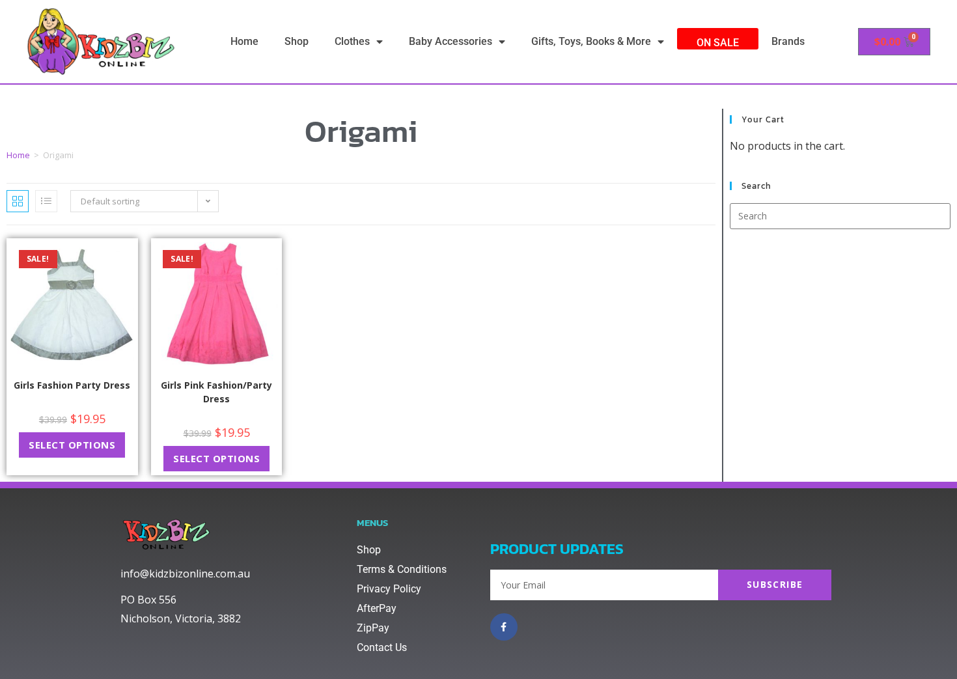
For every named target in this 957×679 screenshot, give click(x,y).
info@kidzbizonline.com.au (185, 573)
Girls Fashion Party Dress (72, 385)
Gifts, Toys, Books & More (591, 41)
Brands (788, 41)
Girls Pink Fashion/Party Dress (216, 392)
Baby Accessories (450, 41)
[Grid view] (18, 201)
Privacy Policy (389, 589)
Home (244, 41)
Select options (72, 444)
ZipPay (373, 628)
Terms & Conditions (402, 569)
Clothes (352, 41)
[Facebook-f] (504, 627)
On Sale (718, 42)
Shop (296, 41)
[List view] (46, 201)
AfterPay (376, 608)
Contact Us (382, 647)
